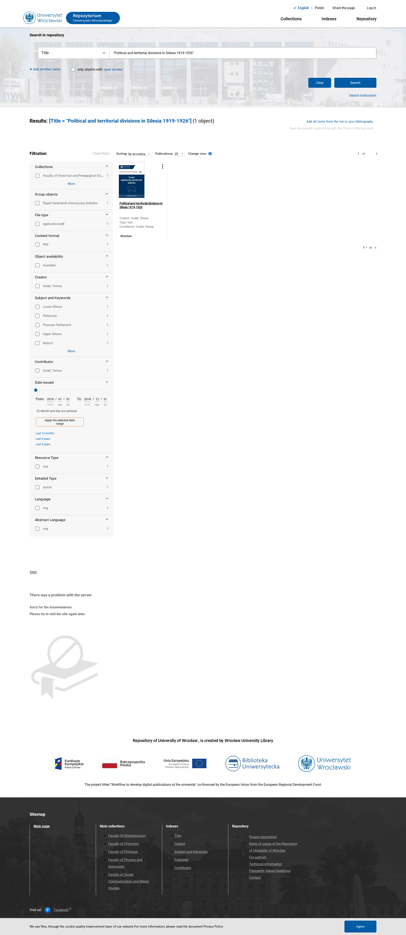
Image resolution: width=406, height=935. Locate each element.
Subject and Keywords (191, 852)
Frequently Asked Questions (270, 871)
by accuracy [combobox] (136, 154)
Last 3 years (43, 438)
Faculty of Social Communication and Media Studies (128, 881)
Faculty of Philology (123, 852)
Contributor (182, 868)
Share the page (343, 8)
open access (113, 69)
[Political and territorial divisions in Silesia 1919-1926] (137, 180)
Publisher (181, 860)
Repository (367, 18)
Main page (42, 826)
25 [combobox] (176, 154)
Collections (291, 18)
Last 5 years (43, 444)
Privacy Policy (213, 926)
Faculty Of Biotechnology (127, 836)
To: (79, 399)
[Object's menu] (162, 166)
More (71, 184)
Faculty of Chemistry (123, 844)
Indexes (329, 18)
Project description (263, 837)
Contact (255, 878)
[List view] (209, 153)
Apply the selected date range (60, 422)
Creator (179, 844)
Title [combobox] (45, 53)
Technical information (265, 864)
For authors (257, 857)
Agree (360, 926)
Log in (371, 8)
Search (355, 83)
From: (40, 399)
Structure (126, 236)
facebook (61, 910)
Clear (320, 83)
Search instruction (362, 95)
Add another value (46, 69)
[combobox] (243, 53)
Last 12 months (45, 433)
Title (177, 836)
